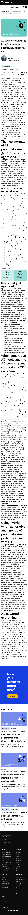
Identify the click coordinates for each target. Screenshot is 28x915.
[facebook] (26, 7)
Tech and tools (6, 66)
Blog (7, 11)
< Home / (3, 11)
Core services (5, 728)
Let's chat (13, 696)
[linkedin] (24, 7)
